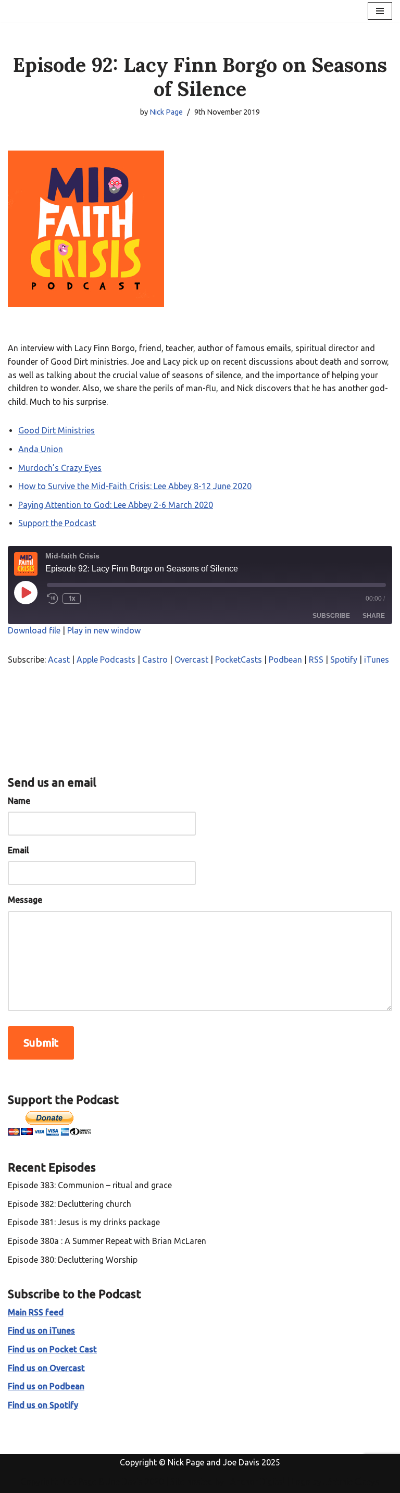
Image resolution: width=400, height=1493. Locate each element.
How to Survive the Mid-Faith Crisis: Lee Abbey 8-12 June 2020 (135, 486)
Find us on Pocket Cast (52, 1349)
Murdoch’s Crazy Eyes (60, 467)
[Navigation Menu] (380, 11)
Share (373, 615)
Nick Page (166, 112)
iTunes (376, 659)
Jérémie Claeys (351, 1481)
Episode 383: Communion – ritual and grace (90, 1185)
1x (71, 598)
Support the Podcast (57, 523)
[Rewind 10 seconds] (52, 598)
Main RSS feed (36, 1312)
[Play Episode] (25, 592)
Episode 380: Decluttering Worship (73, 1259)
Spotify (343, 659)
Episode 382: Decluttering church (69, 1204)
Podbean (285, 659)
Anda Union (40, 449)
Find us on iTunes (41, 1330)
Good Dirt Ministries (56, 430)
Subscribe (331, 615)
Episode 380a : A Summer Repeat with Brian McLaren (107, 1241)
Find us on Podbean (46, 1386)
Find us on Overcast (46, 1368)
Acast (59, 659)
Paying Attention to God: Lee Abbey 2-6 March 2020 (115, 504)
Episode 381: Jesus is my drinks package (84, 1222)
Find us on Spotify (43, 1405)
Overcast (191, 659)
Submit (40, 1043)
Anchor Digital (254, 1481)
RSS (316, 659)
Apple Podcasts (106, 659)
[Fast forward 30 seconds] (93, 598)
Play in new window (104, 630)
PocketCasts (238, 659)
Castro (155, 659)
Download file (34, 630)
